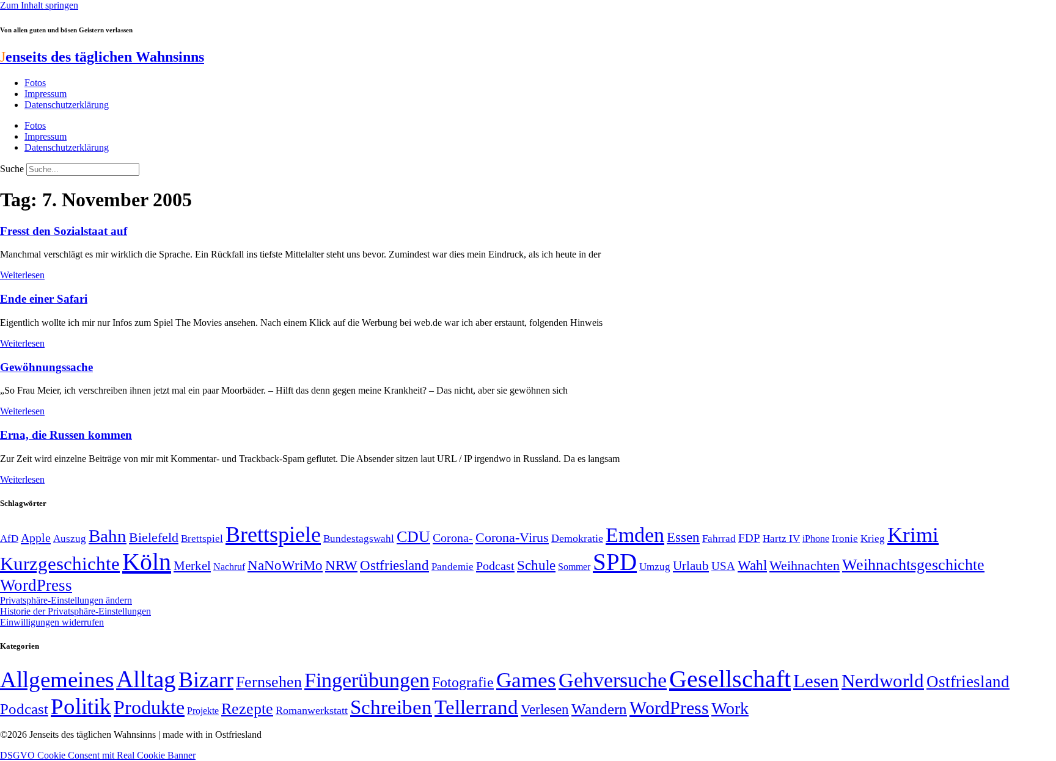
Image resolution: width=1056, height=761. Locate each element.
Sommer (574, 566)
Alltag (146, 679)
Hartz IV (781, 538)
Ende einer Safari (43, 298)
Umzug (654, 566)
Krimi (913, 535)
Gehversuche (613, 680)
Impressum (45, 93)
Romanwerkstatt (312, 710)
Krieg (872, 538)
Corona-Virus (512, 537)
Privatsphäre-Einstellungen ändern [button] (66, 600)
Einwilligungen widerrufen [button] (52, 622)
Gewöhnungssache (46, 367)
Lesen (816, 680)
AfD (9, 538)
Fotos (35, 83)
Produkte (149, 707)
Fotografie (463, 682)
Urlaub (691, 565)
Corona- (453, 537)
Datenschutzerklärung (66, 104)
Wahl (752, 565)
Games (526, 680)
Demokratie (577, 538)
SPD (615, 562)
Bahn (108, 536)
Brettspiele (273, 534)
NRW (341, 565)
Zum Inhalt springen (39, 5)
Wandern (599, 709)
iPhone (815, 538)
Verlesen (545, 709)
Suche (12, 169)
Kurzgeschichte (60, 563)
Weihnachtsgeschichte (913, 565)
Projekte (203, 710)
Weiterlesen (22, 275)
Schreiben (391, 707)
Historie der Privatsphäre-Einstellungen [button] (75, 611)
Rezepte (247, 709)
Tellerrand (476, 707)
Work (730, 708)
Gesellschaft (730, 679)
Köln (146, 561)
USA (723, 566)
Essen (683, 537)
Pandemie (452, 566)
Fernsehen (269, 682)
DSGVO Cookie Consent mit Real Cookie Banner (98, 755)
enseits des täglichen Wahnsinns (102, 57)
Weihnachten (804, 565)
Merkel (192, 565)
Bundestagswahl (358, 538)
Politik (81, 706)
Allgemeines (57, 679)
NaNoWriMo (285, 565)
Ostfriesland (394, 565)
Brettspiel (202, 538)
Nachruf (229, 566)
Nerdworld (883, 680)
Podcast (495, 565)
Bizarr (205, 680)
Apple (36, 537)
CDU (413, 537)
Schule (536, 565)
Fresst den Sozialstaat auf (63, 231)
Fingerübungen (367, 680)
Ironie (845, 538)
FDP (749, 538)
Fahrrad (719, 538)
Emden (635, 535)
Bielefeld (153, 537)
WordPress (36, 585)
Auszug (69, 538)
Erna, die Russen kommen (66, 434)
